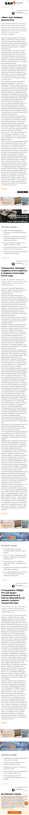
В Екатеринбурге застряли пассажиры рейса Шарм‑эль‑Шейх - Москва (15, 551)
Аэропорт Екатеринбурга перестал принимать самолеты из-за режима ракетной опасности (15, 238)
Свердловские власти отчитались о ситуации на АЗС (14, 768)
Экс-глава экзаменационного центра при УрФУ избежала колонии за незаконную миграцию (15, 573)
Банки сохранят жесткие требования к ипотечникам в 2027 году (15, 772)
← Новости (5, 7)
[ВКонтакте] (18, 192)
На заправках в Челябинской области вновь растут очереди (15, 568)
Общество (4, 188)
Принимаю (14, 812)
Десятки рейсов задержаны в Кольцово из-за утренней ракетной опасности (14, 232)
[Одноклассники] (20, 192)
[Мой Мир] (25, 192)
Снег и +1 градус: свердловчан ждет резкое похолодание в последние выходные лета (15, 557)
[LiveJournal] (27, 192)
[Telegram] (23, 192)
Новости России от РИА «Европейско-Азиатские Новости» (10, 3)
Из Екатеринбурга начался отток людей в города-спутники (14, 243)
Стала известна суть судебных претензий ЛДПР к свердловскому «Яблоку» (14, 563)
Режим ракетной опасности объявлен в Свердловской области (15, 252)
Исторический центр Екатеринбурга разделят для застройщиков (15, 248)
